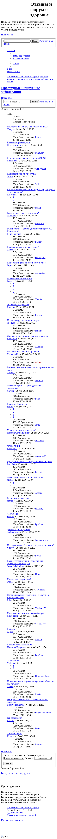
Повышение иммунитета (19, 278)
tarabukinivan (13, 532)
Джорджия (40, 168)
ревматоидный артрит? (18, 529)
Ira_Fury (39, 508)
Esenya (10, 307)
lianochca (39, 223)
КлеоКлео (12, 160)
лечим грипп (13, 446)
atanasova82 (40, 456)
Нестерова (40, 257)
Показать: (9, 755)
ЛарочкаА (12, 338)
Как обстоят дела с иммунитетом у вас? (26, 262)
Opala (10, 582)
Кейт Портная (14, 234)
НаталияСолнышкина (18, 432)
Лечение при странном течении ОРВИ (26, 158)
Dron (37, 574)
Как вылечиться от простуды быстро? (26, 613)
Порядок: (29, 758)
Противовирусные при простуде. (23, 320)
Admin (38, 362)
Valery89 (39, 346)
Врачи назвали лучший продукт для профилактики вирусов (25, 562)
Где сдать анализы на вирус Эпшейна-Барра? (29, 461)
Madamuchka (13, 354)
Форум (15, 8)
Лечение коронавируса (18, 142)
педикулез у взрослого (18, 304)
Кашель (11, 629)
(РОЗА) (10, 249)
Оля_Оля (39, 440)
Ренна (10, 281)
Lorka (38, 555)
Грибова (39, 524)
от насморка (13, 660)
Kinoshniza (12, 194)
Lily (9, 600)
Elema (38, 137)
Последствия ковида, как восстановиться (27, 126)
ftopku (10, 265)
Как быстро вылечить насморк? (23, 247)
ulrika (37, 425)
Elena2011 (12, 448)
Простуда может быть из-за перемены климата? (30, 545)
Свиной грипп (14, 733)
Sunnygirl (39, 153)
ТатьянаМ (40, 589)
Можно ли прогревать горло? (21, 430)
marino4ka (40, 273)
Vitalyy (10, 129)
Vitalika (38, 299)
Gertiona (11, 372)
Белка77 (39, 242)
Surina (10, 176)
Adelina (38, 493)
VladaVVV (40, 608)
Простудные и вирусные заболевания (20, 90)
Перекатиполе (14, 145)
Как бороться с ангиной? (19, 644)
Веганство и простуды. (18, 498)
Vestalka (11, 663)
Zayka (10, 631)
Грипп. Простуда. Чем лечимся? (23, 213)
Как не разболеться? (17, 404)
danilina (38, 330)
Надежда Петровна (16, 647)
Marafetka (11, 215)
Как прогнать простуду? (19, 579)
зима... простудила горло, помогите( (25, 477)
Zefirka (38, 639)
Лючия (10, 391)
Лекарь (10, 736)
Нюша (10, 406)
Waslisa (10, 516)
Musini (10, 686)
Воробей (11, 464)
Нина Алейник (42, 676)
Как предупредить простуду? (21, 174)
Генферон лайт (14, 718)
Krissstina (39, 472)
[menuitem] (21, 55)
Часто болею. (13, 514)
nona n (38, 208)
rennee (10, 501)
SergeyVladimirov (15, 566)
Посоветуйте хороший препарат (23, 351)
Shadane (11, 323)
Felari (37, 398)
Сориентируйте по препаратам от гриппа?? (28, 336)
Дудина (39, 744)
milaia (10, 480)
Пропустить (7, 34)
